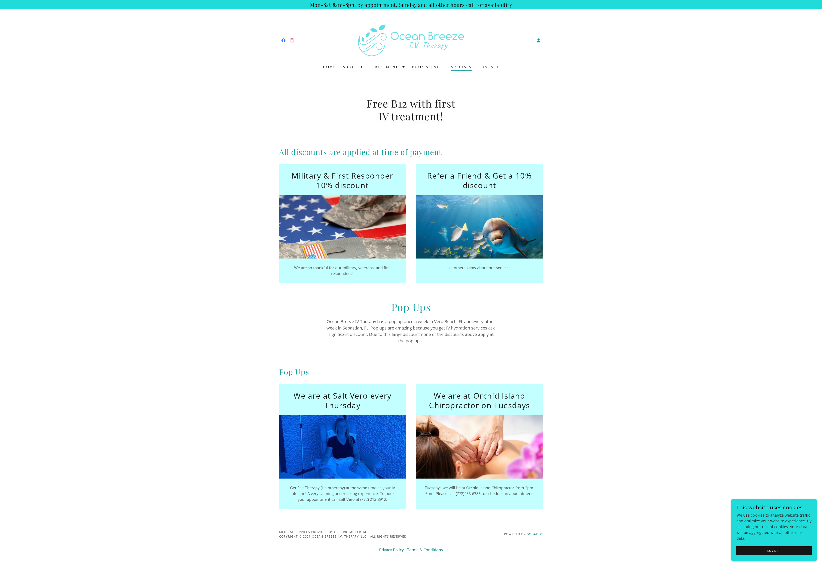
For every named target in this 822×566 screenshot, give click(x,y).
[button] (538, 40)
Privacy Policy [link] (391, 549)
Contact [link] (488, 67)
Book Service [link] (428, 67)
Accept (774, 551)
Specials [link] (461, 67)
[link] (283, 40)
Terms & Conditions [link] (425, 549)
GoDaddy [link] (535, 534)
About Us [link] (354, 67)
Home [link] (329, 67)
